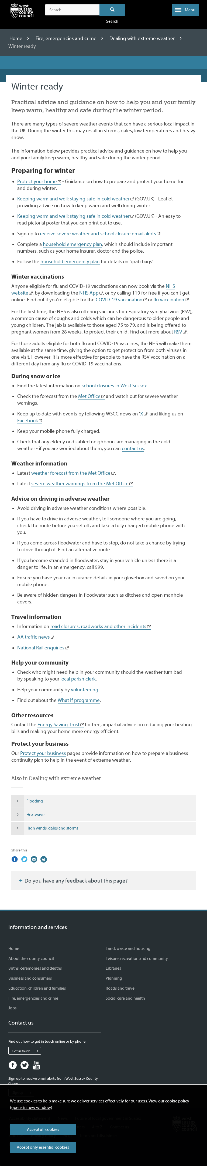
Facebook (27, 421)
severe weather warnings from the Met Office (80, 484)
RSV (178, 332)
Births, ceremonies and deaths (35, 968)
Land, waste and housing (128, 948)
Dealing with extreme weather (142, 38)
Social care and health (125, 998)
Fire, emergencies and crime (67, 38)
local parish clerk (78, 679)
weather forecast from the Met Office (71, 473)
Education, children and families (37, 988)
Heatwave (35, 814)
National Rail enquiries (40, 648)
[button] (185, 10)
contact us (133, 448)
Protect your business (43, 753)
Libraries (113, 968)
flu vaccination (168, 300)
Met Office (89, 396)
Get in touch (21, 1051)
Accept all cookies (43, 1129)
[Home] (21, 12)
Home (16, 38)
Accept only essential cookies (43, 1147)
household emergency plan (72, 244)
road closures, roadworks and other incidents (98, 626)
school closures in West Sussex (114, 386)
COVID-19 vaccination (119, 300)
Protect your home (37, 181)
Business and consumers (30, 978)
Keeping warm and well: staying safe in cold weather (73, 199)
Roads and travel (121, 988)
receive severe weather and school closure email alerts (98, 234)
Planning (114, 978)
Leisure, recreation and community (137, 958)
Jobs (12, 1008)
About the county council (31, 958)
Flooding (34, 801)
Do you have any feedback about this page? (75, 880)
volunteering (84, 690)
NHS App (89, 293)
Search (112, 10)
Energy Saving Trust (58, 725)
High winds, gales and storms (52, 828)
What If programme (79, 700)
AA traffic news (33, 637)
